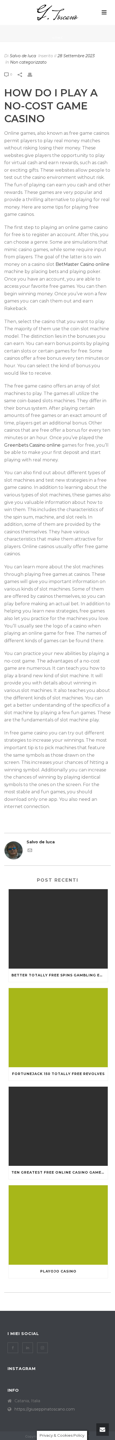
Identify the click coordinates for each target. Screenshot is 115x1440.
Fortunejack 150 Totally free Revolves (58, 1074)
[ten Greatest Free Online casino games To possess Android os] (58, 1126)
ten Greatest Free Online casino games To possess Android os (59, 1172)
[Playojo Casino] (58, 1224)
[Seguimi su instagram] (42, 1347)
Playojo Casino (58, 1271)
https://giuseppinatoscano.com (45, 1409)
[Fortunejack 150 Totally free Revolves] (58, 1027)
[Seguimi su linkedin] (27, 1347)
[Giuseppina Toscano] (57, 12)
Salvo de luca (23, 55)
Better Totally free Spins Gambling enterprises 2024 (59, 975)
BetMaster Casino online (82, 264)
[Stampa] (33, 74)
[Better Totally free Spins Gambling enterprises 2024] (58, 928)
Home (57, 38)
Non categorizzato (28, 62)
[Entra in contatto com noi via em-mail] (30, 851)
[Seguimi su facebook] (13, 1347)
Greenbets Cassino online (32, 445)
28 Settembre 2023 (76, 55)
